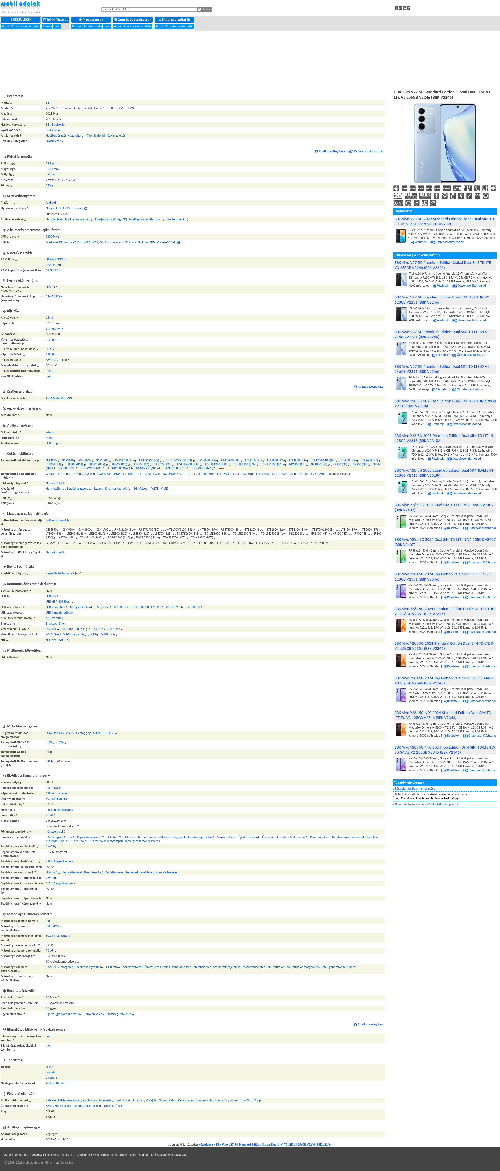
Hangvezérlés (54, 219)
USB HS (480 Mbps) (58, 601)
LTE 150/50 (224, 473)
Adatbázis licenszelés (45, 1155)
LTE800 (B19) (96, 464)
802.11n (98, 629)
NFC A (50, 640)
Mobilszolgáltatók (176, 20)
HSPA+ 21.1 (134, 473)
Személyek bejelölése (364, 837)
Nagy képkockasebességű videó (192, 837)
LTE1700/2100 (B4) (323, 460)
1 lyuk (49, 317)
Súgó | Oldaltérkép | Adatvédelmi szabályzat (158, 1155)
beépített (51, 1072)
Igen (48, 376)
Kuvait (127, 1100)
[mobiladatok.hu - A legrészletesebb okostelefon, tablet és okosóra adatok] (20, 7)
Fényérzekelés (93, 1014)
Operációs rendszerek (135, 20)
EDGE (61, 473)
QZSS (111, 733)
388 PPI (50, 354)
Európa (77, 1106)
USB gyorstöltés (80, 607)
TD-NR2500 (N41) (147, 468)
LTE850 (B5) (348, 460)
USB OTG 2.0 (141, 607)
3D (47, 997)
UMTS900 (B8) (230, 460)
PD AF (49, 815)
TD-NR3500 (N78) (202, 468)
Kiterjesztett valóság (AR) (111, 219)
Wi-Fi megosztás (73, 634)
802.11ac (114, 629)
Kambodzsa (90, 1100)
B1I (48, 761)
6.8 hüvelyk (53, 328)
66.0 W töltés (54, 618)
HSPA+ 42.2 (150, 473)
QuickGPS (99, 733)
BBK (48, 102)
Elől (48, 921)
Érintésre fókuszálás (275, 837)
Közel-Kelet (92, 1106)
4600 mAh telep (56, 1083)
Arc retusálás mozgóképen (106, 841)
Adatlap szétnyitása (332, 151)
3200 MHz (52, 265)
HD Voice (140, 488)
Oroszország (186, 1100)
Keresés (207, 9)
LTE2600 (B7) (369, 460)
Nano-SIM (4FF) (55, 483)
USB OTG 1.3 (122, 607)
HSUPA (88, 473)
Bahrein (51, 1100)
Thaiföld (245, 1100)
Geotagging (83, 733)
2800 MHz (52, 236)
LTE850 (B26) (141, 464)
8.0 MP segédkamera (59, 861)
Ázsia (49, 1106)
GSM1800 (84, 460)
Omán (163, 1100)
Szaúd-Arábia (204, 1100)
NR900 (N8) (360, 464)
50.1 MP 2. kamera (58, 935)
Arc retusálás (79, 841)
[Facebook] (397, 8)
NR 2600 (320, 473)
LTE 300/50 (244, 473)
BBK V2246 (53, 130)
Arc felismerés (176, 219)
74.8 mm (51, 163)
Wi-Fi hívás (108, 634)
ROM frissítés (58, 20)
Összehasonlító (21, 26)
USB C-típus (53, 443)
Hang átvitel (53, 488)
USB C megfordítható (59, 612)
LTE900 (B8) (53, 464)
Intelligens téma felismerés (142, 841)
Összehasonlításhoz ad (369, 151)
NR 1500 (303, 473)
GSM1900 (102, 460)
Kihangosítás (113, 488)
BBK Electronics (56, 124)
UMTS (74, 473)
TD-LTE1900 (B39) (216, 464)
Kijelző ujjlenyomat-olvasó (62, 1014)
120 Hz (50, 371)
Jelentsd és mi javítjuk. (445, 804)
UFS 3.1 (50, 287)
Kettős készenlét (56, 520)
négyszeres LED (55, 831)
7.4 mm (51, 174)
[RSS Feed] (405, 8)
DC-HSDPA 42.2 (172, 473)
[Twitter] (409, 8)
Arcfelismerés (340, 837)
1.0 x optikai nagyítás (59, 810)
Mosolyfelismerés (57, 841)
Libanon (138, 1100)
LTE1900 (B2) (275, 460)
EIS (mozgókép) (55, 837)
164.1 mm (52, 169)
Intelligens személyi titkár (145, 219)
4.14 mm (51, 339)
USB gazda (102, 607)
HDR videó (130, 837)
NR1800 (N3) (319, 464)
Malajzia (151, 1100)
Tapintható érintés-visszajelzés (106, 135)
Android (51, 202)
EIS (48, 967)
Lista (36, 26)
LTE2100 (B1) (253, 460)
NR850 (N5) (340, 464)
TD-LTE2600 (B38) (188, 464)
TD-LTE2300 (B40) (244, 464)
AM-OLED (52, 360)
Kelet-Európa (63, 1106)
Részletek (420, 242)
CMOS (50, 846)
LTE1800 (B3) (297, 460)
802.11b (67, 629)
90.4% (50, 349)
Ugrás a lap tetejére (16, 1155)
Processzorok (93, 20)
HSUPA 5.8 (104, 473)
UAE (255, 1100)
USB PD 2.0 (173, 607)
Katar (172, 1100)
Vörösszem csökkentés (156, 837)
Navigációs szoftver (77, 219)
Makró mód (297, 837)
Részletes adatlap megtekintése (415, 788)
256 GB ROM (54, 296)
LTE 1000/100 (284, 473)
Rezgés (98, 488)
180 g (49, 185)
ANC (126, 488)
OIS (69, 837)
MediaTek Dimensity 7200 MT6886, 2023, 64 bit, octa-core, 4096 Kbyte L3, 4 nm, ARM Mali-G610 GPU (111, 242)
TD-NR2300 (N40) (119, 468)
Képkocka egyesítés (89, 837)
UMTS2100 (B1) (124, 460)
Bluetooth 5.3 (54, 623)
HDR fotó (112, 837)
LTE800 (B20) (119, 464)
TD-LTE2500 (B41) (272, 464)
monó (49, 437)
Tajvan (233, 1100)
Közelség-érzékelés (119, 1014)
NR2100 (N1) (297, 464)
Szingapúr (221, 1100)
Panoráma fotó (319, 837)
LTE (190, 473)
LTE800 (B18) (74, 464)
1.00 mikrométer (56, 793)
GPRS (49, 473)
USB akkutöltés (55, 607)
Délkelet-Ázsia (113, 1106)
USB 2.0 (51, 596)
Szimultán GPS (55, 733)
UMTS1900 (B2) (149, 460)
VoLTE (155, 488)
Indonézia (105, 1100)
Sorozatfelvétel (226, 837)
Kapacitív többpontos (59, 573)
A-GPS (70, 733)
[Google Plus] (401, 8)
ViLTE (164, 488)
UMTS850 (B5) (206, 460)
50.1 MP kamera (56, 799)
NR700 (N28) (66, 468)
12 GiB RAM (53, 270)
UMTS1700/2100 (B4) (178, 460)
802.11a (51, 629)
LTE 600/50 (263, 473)
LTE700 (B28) (163, 464)
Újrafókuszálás (247, 837)
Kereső (6, 26)
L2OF (61, 742)
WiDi (93, 634)
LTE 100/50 (205, 473)
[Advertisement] (250, 59)
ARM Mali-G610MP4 (59, 398)
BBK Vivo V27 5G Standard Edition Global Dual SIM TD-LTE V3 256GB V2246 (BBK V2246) (274, 1144)
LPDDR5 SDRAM (56, 259)
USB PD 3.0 (193, 607)
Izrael (117, 1100)
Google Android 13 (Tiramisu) (64, 208)
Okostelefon (53, 141)
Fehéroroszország (69, 1100)
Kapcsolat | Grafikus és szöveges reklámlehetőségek (94, 1155)
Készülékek (22, 20)
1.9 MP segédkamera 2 (60, 883)
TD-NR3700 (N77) (174, 468)
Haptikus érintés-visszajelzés (64, 135)
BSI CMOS (52, 788)
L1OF (49, 742)
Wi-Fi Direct (53, 634)
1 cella (50, 1077)
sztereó (50, 432)
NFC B (63, 640)
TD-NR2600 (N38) (91, 468)
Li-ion (49, 1067)
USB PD (156, 607)
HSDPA (117, 473)
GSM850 (51, 460)
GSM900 (67, 460)
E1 (47, 752)
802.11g (82, 629)
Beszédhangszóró (77, 488)
